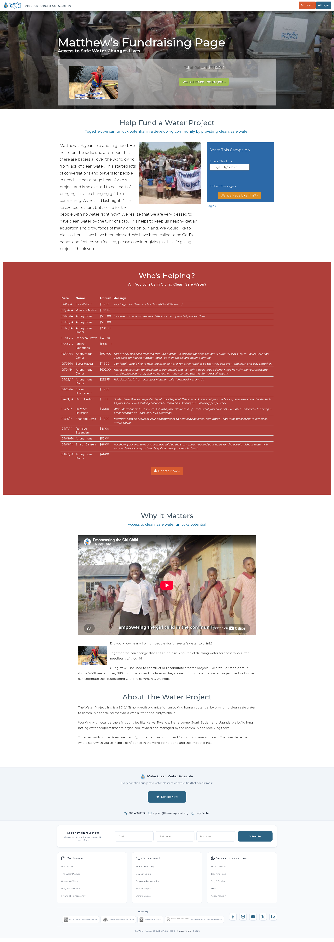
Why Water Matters (71, 888)
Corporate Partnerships (147, 881)
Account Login (218, 896)
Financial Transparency (73, 896)
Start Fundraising (145, 866)
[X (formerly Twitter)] (263, 917)
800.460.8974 (137, 813)
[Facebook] (233, 917)
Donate (308, 5)
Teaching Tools (218, 874)
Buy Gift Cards (143, 874)
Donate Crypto (143, 896)
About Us (31, 6)
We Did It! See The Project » (203, 82)
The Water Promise (70, 874)
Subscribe (255, 836)
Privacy (180, 931)
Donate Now (169, 797)
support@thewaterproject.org (170, 813)
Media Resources (219, 866)
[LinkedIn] (273, 917)
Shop (213, 888)
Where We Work (69, 881)
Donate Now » (168, 471)
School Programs (144, 888)
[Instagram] (243, 917)
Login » (211, 206)
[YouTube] (253, 917)
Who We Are (67, 866)
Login (324, 5)
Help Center (203, 813)
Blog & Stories (218, 881)
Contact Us (47, 6)
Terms (188, 931)
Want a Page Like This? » (239, 195)
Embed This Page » (223, 186)
